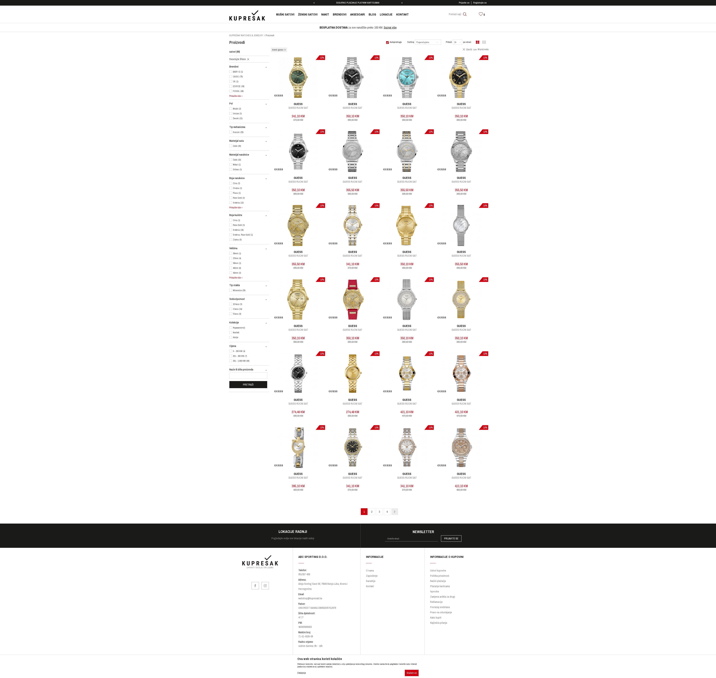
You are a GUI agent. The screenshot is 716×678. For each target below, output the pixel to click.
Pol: (347, 316)
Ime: (319, 303)
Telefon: (320, 330)
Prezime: (364, 303)
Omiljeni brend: (381, 330)
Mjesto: (349, 330)
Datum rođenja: (324, 316)
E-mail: (377, 316)
